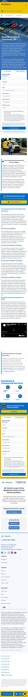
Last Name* (4, 81)
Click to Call (8, 693)
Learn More (14, 411)
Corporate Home (5, 603)
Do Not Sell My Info (5, 672)
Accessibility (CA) (5, 669)
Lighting (18, 399)
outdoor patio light (15, 291)
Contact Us (4, 580)
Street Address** (6, 99)
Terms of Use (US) (5, 656)
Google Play (15, 527)
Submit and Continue (14, 128)
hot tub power (23, 224)
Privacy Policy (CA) (5, 664)
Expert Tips (4, 591)
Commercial (21, 71)
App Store (15, 523)
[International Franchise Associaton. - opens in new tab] (3, 607)
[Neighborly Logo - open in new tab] (4, 1)
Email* (3, 87)
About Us (3, 574)
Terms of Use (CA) (5, 658)
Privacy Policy (15, 119)
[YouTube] (15, 553)
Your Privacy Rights (7, 675)
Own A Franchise (5, 577)
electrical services (9, 371)
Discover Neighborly (13, 512)
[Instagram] (9, 553)
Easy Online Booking (15, 202)
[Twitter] (5, 553)
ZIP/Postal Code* (6, 105)
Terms (10, 119)
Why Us (3, 570)
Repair (17, 391)
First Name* (4, 76)
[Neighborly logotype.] (21, 482)
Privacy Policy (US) (5, 661)
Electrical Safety (5, 391)
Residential (8, 71)
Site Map (3, 600)
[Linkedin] (12, 553)
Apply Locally (4, 583)
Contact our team (6, 368)
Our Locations (4, 597)
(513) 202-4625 (9, 540)
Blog (2, 594)
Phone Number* (5, 93)
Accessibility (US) (5, 666)
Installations (6, 399)
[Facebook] (2, 553)
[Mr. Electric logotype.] (7, 482)
